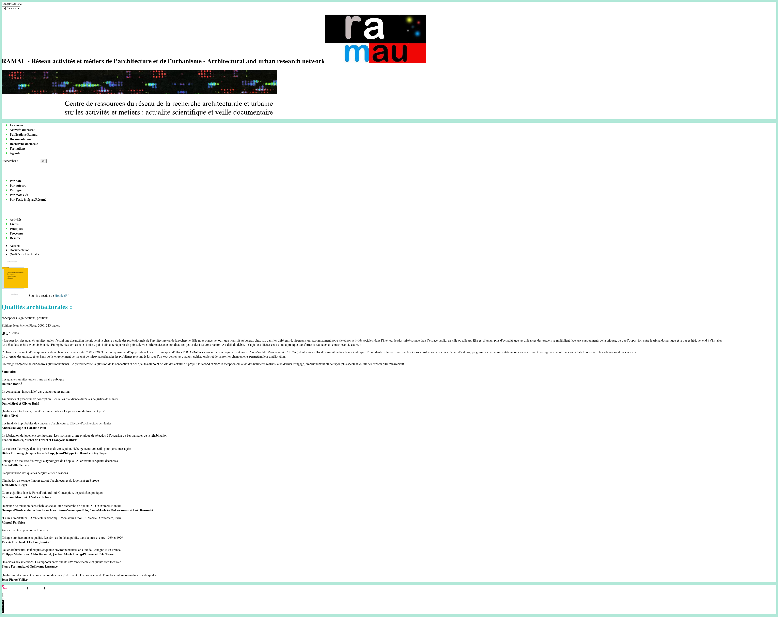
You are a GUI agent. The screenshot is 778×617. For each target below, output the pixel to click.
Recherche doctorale (24, 143)
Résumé (15, 238)
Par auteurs (18, 185)
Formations (17, 148)
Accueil (15, 245)
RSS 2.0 (52, 588)
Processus (16, 233)
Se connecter (18, 588)
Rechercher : (10, 161)
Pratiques (16, 228)
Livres (14, 224)
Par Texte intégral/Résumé (28, 199)
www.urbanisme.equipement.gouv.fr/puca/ (230, 352)
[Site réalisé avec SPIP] (5, 588)
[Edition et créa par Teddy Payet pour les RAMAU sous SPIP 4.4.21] (3, 612)
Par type (15, 190)
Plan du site (36, 588)
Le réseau (16, 125)
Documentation (20, 139)
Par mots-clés (19, 194)
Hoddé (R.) (62, 295)
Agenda (15, 153)
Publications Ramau (23, 134)
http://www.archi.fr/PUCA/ (279, 352)
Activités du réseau (22, 129)
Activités (15, 219)
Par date (15, 180)
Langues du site (12, 4)
